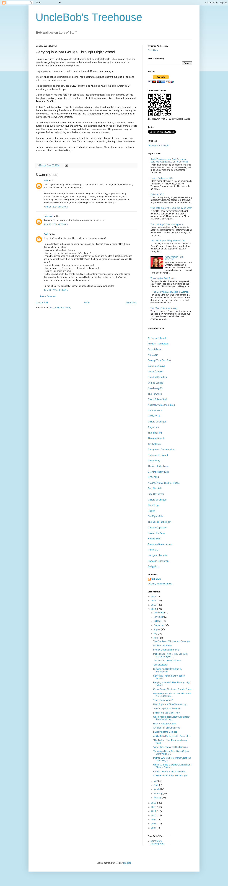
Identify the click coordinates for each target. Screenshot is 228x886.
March (157, 789)
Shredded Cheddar (157, 377)
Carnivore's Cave (156, 366)
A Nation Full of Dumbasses (166, 728)
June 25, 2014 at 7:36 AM (56, 224)
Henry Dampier (155, 371)
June (156, 638)
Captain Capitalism (157, 527)
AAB (46, 180)
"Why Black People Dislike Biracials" (170, 747)
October (158, 621)
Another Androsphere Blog (161, 405)
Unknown (48, 216)
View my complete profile (160, 583)
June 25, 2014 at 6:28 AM (56, 207)
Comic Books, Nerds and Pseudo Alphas (172, 689)
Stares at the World (158, 455)
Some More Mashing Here (157, 842)
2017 (154, 596)
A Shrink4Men (155, 410)
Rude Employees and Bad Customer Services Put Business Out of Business (169, 160)
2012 (154, 807)
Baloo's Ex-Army (156, 533)
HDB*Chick (153, 477)
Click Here (153, 50)
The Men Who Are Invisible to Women (170, 292)
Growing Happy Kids (158, 471)
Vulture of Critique (157, 421)
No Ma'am (153, 355)
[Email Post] (66, 165)
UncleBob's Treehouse (89, 17)
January (158, 797)
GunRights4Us (155, 516)
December (159, 612)
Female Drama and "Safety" (166, 650)
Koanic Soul (154, 538)
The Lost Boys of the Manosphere (167, 224)
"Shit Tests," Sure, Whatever (164, 308)
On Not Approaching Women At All (168, 240)
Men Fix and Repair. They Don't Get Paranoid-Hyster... (170, 655)
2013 (154, 803)
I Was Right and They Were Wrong (169, 704)
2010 (154, 815)
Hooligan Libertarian (158, 555)
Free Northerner (156, 494)
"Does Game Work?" (163, 700)
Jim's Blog (153, 505)
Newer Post (42, 302)
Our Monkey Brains (162, 645)
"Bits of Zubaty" (160, 665)
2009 (154, 819)
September (159, 625)
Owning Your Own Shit (159, 360)
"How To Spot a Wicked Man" (167, 708)
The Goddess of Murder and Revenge (171, 641)
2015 (154, 605)
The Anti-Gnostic (156, 438)
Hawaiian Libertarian (158, 561)
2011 (154, 811)
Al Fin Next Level (157, 338)
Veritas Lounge (155, 382)
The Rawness (155, 393)
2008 (154, 823)
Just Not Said (155, 488)
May (156, 781)
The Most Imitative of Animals (167, 660)
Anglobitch (153, 427)
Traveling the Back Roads (163, 278)
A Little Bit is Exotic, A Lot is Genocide (171, 736)
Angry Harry (154, 460)
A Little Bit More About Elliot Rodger (170, 775)
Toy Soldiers (154, 444)
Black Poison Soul (157, 399)
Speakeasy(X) (155, 388)
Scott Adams (154, 349)
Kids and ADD (157, 194)
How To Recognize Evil (164, 723)
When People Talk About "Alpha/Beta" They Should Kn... (171, 718)
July (156, 633)
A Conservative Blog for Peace (164, 483)
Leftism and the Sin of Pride (166, 713)
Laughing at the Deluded (165, 732)
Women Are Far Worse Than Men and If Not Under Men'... (172, 694)
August (157, 629)
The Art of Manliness (158, 466)
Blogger (127, 863)
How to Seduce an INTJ (162, 178)
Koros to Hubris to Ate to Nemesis (169, 771)
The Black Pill (155, 432)
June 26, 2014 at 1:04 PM (56, 290)
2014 (154, 609)
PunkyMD (153, 549)
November (159, 617)
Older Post (131, 302)
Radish (151, 510)
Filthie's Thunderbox (158, 343)
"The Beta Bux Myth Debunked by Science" (171, 208)
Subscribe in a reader (158, 145)
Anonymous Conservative (161, 449)
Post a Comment (48, 296)
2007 (154, 828)
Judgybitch (153, 566)
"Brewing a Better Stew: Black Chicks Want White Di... (171, 752)
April (156, 785)
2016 (154, 600)
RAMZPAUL (154, 416)
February (158, 793)
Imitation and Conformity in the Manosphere (168, 670)
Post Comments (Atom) (60, 307)
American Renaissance (160, 544)
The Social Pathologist (159, 521)
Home (87, 302)
